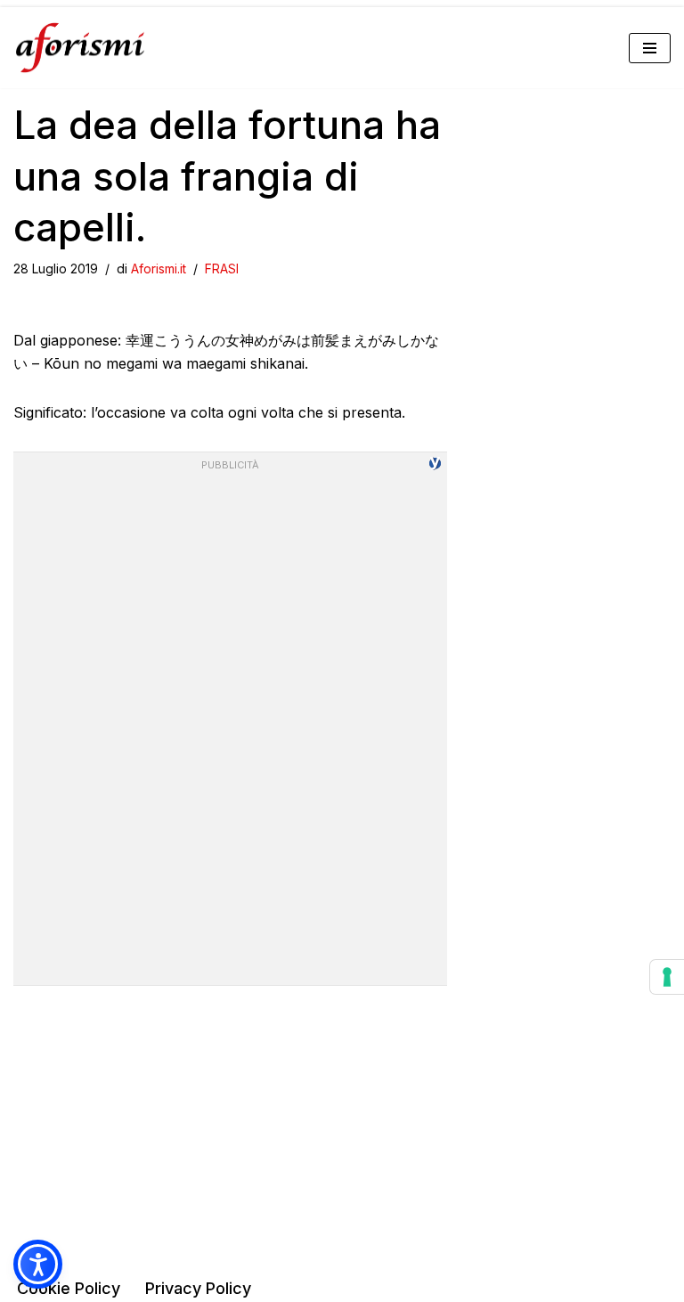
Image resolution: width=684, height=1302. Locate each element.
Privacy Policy (198, 1288)
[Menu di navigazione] (650, 48)
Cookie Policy (68, 1288)
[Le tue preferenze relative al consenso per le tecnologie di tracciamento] (667, 977)
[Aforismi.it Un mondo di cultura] (80, 48)
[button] (38, 1264)
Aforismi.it (158, 268)
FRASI (222, 268)
